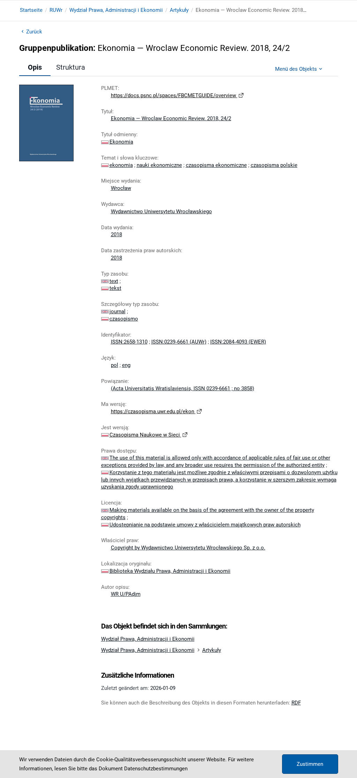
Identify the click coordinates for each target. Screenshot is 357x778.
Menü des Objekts (296, 69)
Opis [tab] (35, 67)
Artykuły (179, 10)
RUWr (56, 10)
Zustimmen (310, 764)
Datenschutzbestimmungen (156, 768)
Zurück (34, 32)
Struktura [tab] (70, 67)
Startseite (31, 10)
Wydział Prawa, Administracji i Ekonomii (116, 10)
